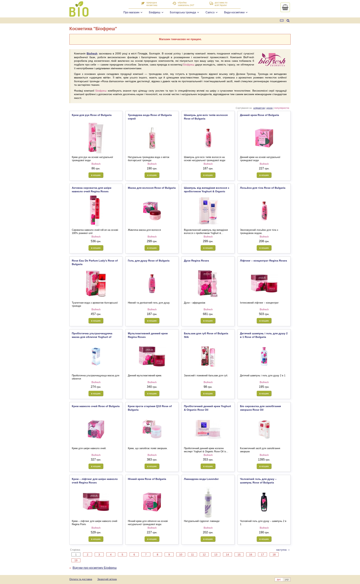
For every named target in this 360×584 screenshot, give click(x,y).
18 (274, 554)
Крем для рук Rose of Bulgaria (92, 114)
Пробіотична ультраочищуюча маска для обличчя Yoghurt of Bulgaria (92, 337)
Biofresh (92, 53)
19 (76, 560)
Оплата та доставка (80, 579)
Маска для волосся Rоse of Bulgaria (152, 187)
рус (279, 579)
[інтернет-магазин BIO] (78, 15)
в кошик (95, 175)
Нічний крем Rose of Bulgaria (147, 478)
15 (239, 554)
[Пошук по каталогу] (288, 21)
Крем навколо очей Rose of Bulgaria (96, 406)
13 (216, 554)
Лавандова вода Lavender (201, 478)
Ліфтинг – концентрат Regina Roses (263, 260)
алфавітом (259, 108)
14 (227, 554)
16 (250, 554)
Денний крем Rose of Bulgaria (259, 114)
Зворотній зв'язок (107, 579)
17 (262, 554)
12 (204, 554)
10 (180, 554)
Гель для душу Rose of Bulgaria (149, 260)
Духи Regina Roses (196, 260)
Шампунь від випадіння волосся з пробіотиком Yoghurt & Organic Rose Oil (206, 191)
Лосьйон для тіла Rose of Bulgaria (262, 187)
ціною (269, 108)
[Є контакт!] (282, 20)
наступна (283, 549)
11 (192, 554)
